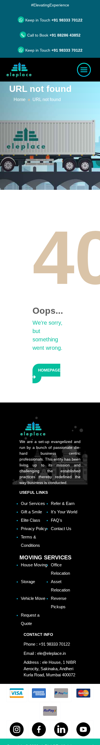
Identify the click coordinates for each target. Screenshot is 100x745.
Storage (28, 581)
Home (20, 99)
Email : (45, 653)
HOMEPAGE (49, 370)
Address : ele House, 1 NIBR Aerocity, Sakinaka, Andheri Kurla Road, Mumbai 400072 (50, 668)
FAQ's (56, 520)
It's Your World (64, 511)
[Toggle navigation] (83, 69)
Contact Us (61, 528)
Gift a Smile (31, 511)
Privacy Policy (34, 528)
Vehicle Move (33, 598)
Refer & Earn (62, 503)
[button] (16, 693)
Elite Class (30, 520)
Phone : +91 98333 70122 (47, 644)
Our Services (33, 503)
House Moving (34, 564)
